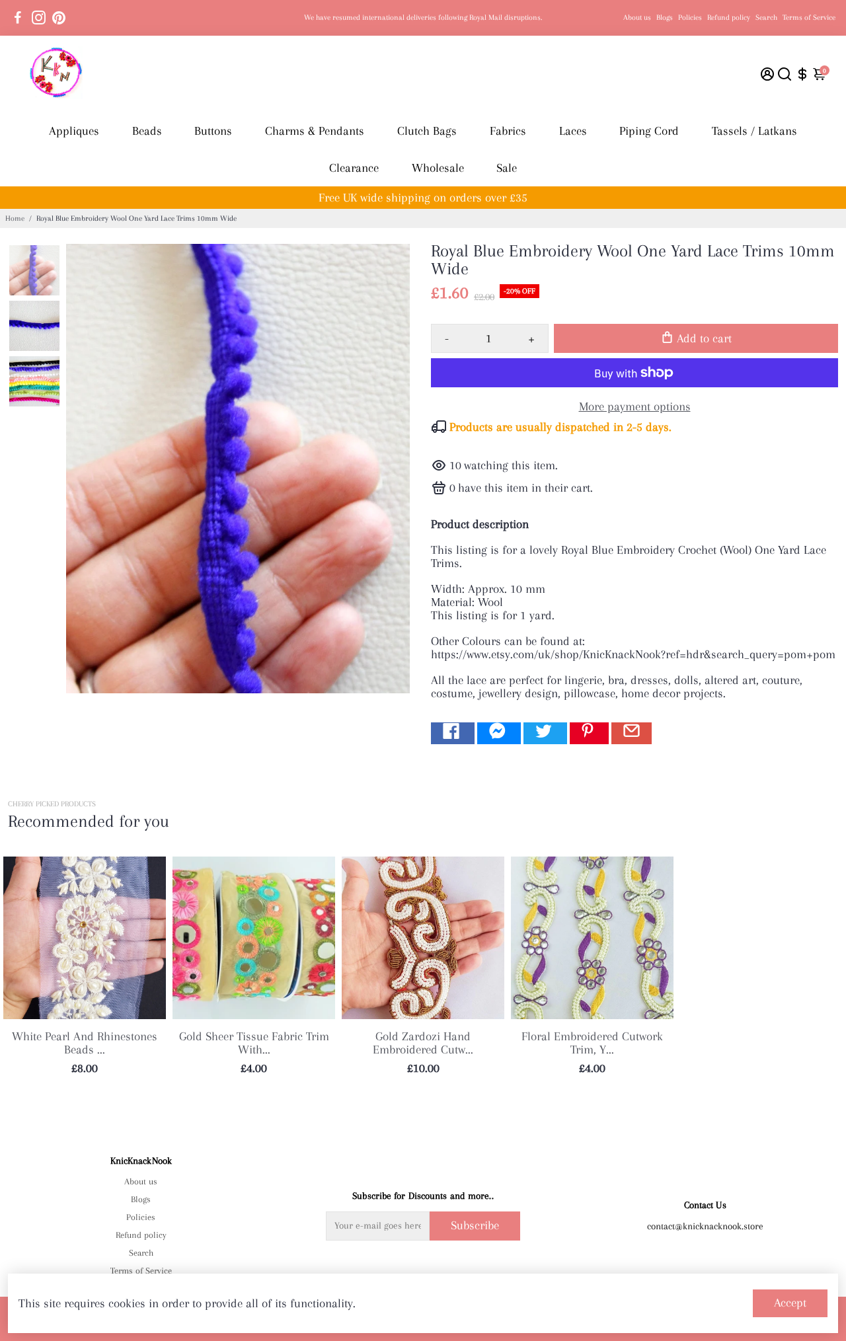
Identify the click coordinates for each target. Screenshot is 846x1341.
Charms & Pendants (314, 130)
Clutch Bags (427, 130)
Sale (506, 167)
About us (637, 17)
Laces (573, 130)
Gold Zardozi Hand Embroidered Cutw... (423, 1043)
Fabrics (508, 130)
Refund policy (728, 17)
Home (14, 218)
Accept (790, 1302)
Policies (690, 17)
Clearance (354, 167)
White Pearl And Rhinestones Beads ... (84, 1043)
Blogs (664, 17)
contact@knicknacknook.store (705, 1226)
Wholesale (438, 167)
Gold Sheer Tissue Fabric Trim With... (254, 1043)
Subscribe (475, 1225)
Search (766, 17)
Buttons (213, 130)
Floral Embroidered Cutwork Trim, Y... (592, 1043)
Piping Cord (649, 130)
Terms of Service (809, 17)
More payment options (635, 406)
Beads (147, 130)
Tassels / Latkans (754, 130)
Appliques (74, 130)
